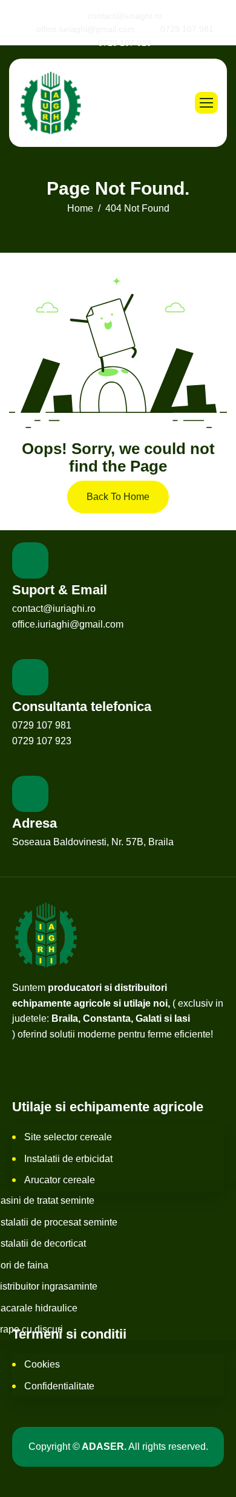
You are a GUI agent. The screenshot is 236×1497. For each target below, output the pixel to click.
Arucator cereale (59, 1180)
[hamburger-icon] (206, 103)
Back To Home (118, 497)
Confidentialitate (59, 1386)
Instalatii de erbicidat (68, 1159)
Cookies (42, 1364)
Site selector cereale (68, 1137)
